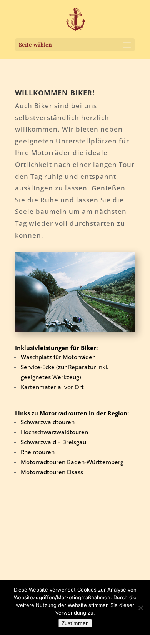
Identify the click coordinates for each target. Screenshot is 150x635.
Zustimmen (75, 623)
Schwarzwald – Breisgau (53, 442)
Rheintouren (38, 452)
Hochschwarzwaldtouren (54, 432)
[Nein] (140, 608)
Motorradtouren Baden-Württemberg (72, 462)
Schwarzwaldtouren (48, 422)
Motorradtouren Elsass (52, 472)
